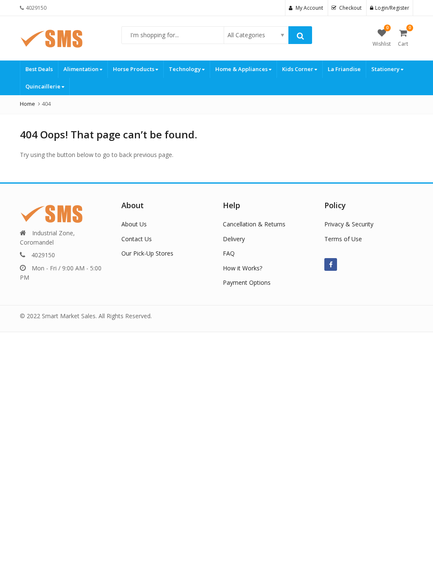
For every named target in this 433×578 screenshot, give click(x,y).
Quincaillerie (43, 86)
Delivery (234, 239)
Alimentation (81, 69)
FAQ (229, 253)
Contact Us (136, 239)
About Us (134, 224)
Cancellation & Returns (254, 224)
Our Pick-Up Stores (147, 253)
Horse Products (134, 69)
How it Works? (242, 268)
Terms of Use (343, 239)
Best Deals (39, 69)
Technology (185, 69)
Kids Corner (298, 69)
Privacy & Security (348, 224)
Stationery (386, 69)
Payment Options (247, 282)
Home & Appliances (242, 69)
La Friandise (344, 69)
